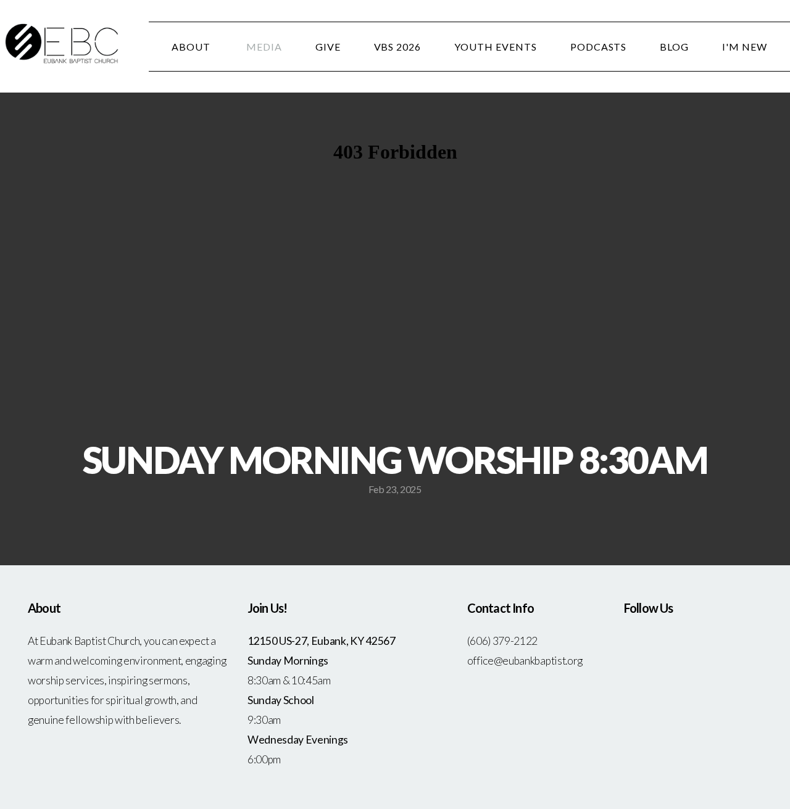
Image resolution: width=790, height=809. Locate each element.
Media (264, 46)
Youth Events (495, 46)
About (192, 46)
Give (328, 46)
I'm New (744, 46)
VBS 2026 (398, 46)
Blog (674, 46)
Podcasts (598, 46)
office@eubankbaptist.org (525, 660)
